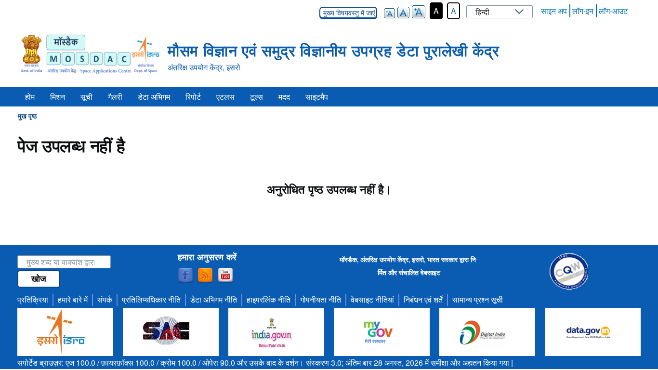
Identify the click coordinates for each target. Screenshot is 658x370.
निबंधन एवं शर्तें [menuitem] (423, 299)
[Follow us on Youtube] (225, 275)
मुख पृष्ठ (27, 115)
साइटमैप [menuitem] (316, 96)
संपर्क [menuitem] (104, 299)
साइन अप (554, 10)
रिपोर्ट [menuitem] (193, 96)
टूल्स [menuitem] (256, 96)
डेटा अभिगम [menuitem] (154, 96)
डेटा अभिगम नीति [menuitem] (213, 299)
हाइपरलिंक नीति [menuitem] (268, 299)
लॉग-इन (582, 10)
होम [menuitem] (30, 96)
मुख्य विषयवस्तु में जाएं (348, 13)
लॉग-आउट (613, 10)
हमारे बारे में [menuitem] (73, 299)
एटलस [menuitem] (225, 96)
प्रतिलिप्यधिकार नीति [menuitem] (151, 299)
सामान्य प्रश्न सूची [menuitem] (477, 299)
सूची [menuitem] (86, 96)
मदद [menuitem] (284, 96)
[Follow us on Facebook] (185, 275)
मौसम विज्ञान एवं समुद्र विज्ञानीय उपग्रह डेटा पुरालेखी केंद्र (333, 50)
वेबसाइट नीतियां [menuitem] (372, 299)
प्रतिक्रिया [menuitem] (32, 299)
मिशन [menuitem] (57, 96)
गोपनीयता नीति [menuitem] (320, 299)
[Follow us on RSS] (205, 275)
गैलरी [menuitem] (115, 96)
